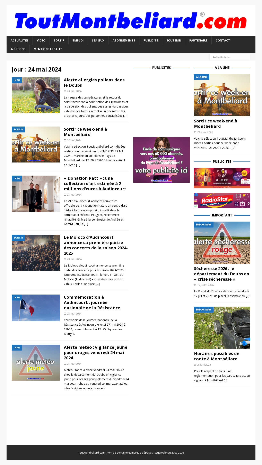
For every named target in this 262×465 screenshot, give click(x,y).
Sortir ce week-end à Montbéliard (85, 131)
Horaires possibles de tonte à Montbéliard (216, 356)
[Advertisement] (167, 102)
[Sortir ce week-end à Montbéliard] (222, 95)
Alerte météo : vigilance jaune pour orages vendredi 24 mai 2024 (95, 352)
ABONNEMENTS (124, 40)
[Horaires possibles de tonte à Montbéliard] (222, 328)
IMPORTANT (222, 215)
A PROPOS (18, 49)
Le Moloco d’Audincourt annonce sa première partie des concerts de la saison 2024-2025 (96, 245)
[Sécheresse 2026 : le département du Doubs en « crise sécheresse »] (222, 243)
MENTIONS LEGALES (48, 49)
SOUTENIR (173, 40)
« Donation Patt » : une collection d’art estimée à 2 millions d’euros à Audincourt (95, 183)
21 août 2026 (205, 132)
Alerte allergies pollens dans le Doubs (94, 82)
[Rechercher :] (229, 57)
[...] (234, 148)
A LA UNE (222, 67)
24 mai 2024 (74, 91)
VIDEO (41, 40)
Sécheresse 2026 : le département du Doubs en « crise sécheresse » (221, 274)
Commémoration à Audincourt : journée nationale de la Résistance (92, 302)
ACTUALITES (19, 40)
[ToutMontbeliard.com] (131, 34)
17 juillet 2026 (205, 285)
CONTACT (223, 40)
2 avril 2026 (204, 364)
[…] (125, 116)
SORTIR (59, 40)
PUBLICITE (150, 40)
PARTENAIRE (198, 40)
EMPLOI (78, 40)
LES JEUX (98, 40)
